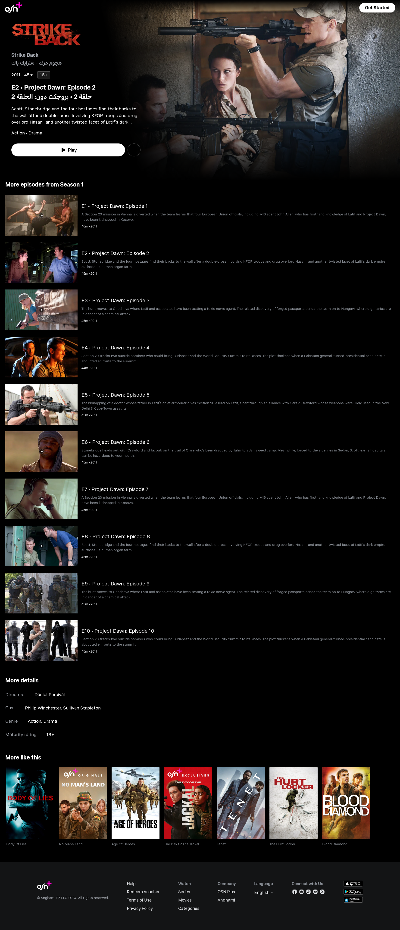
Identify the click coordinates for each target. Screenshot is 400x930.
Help (131, 883)
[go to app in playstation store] (353, 900)
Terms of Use (139, 900)
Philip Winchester (43, 708)
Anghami (226, 900)
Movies (185, 900)
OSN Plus (226, 892)
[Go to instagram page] (301, 892)
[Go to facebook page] (294, 892)
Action (34, 721)
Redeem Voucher (143, 892)
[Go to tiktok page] (308, 892)
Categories (188, 908)
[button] (377, 7)
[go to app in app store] (353, 883)
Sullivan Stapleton (82, 708)
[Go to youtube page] (315, 892)
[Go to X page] (322, 892)
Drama (50, 721)
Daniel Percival (49, 694)
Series (184, 892)
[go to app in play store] (353, 892)
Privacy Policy (140, 908)
